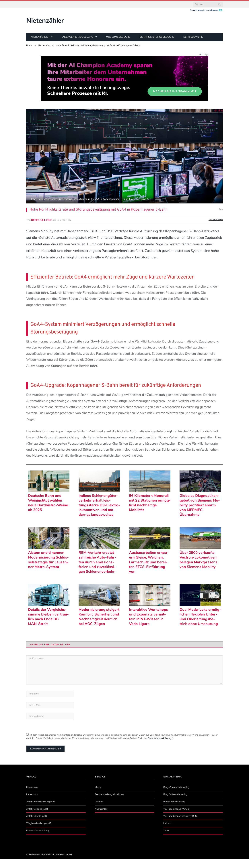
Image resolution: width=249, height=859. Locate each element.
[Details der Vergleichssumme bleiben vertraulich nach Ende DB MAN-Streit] (48, 595)
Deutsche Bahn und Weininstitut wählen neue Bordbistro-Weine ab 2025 (48, 502)
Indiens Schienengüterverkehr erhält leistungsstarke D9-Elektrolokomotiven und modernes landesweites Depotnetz (99, 505)
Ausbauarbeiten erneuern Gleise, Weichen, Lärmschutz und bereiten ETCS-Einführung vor (149, 562)
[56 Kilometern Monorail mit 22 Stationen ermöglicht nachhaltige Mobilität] (149, 481)
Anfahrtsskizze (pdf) (37, 809)
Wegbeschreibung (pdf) (39, 823)
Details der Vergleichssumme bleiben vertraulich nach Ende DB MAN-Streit (48, 616)
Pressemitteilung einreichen (109, 794)
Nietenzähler (45, 20)
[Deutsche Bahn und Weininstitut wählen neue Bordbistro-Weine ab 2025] (48, 481)
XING (166, 830)
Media (98, 787)
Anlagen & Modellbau (77, 37)
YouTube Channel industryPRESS (180, 816)
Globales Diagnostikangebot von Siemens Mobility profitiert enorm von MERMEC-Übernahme (200, 505)
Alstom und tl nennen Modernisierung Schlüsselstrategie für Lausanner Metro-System (48, 559)
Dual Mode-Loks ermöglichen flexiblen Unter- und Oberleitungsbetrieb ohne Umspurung (200, 616)
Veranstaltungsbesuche (156, 37)
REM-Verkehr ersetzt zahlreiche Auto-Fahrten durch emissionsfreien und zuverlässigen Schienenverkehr (97, 562)
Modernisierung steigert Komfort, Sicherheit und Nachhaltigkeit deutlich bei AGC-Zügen (99, 616)
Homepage (32, 787)
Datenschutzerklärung (159, 738)
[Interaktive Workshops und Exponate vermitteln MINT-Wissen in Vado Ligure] (149, 595)
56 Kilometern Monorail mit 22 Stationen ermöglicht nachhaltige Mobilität (149, 502)
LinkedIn (167, 823)
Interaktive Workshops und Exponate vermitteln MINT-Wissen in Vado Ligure (148, 616)
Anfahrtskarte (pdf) (36, 816)
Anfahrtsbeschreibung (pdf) (41, 801)
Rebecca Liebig (41, 220)
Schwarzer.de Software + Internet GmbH (50, 854)
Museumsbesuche (118, 37)
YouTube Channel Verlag (176, 809)
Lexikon (99, 801)
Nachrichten (216, 219)
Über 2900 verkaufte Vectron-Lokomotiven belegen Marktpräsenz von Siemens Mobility (198, 559)
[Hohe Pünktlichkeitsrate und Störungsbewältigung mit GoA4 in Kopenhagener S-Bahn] (124, 156)
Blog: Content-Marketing (176, 787)
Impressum (32, 794)
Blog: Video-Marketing (175, 794)
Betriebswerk (193, 37)
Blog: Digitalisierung (174, 801)
